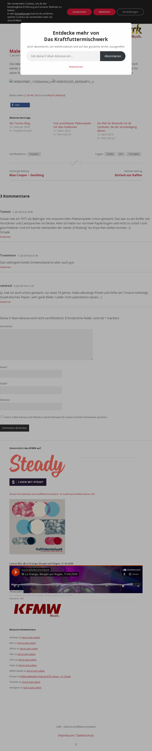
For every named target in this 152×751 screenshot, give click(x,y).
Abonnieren (113, 56)
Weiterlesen (76, 67)
